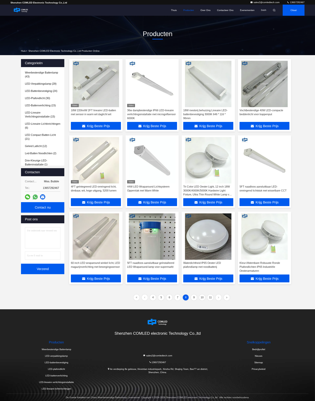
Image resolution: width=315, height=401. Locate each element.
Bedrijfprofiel (258, 349)
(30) (37, 98)
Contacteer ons (225, 10)
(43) (41, 74)
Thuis (174, 10)
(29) (40, 83)
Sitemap (258, 362)
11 (210, 297)
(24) (41, 91)
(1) (36, 162)
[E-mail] (43, 197)
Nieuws (258, 356)
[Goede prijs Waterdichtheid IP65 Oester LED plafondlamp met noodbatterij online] (208, 236)
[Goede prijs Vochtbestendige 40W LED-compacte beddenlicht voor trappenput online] (265, 84)
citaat (294, 10)
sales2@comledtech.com (266, 2)
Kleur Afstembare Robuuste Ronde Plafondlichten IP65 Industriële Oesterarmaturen (260, 267)
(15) (40, 105)
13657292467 (296, 2)
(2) (40, 153)
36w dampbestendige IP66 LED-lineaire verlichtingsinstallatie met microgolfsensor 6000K (151, 114)
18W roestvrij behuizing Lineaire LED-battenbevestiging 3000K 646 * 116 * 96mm (205, 114)
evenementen (247, 10)
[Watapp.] (35, 197)
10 (202, 297)
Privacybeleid (258, 369)
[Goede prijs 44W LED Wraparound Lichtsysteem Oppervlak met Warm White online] (152, 160)
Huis (23, 51)
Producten (188, 10)
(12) (36, 146)
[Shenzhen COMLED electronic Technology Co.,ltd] (20, 10)
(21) (40, 137)
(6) (42, 125)
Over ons (205, 10)
